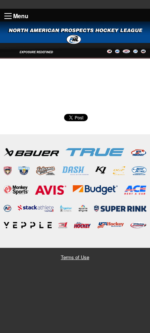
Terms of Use (75, 257)
